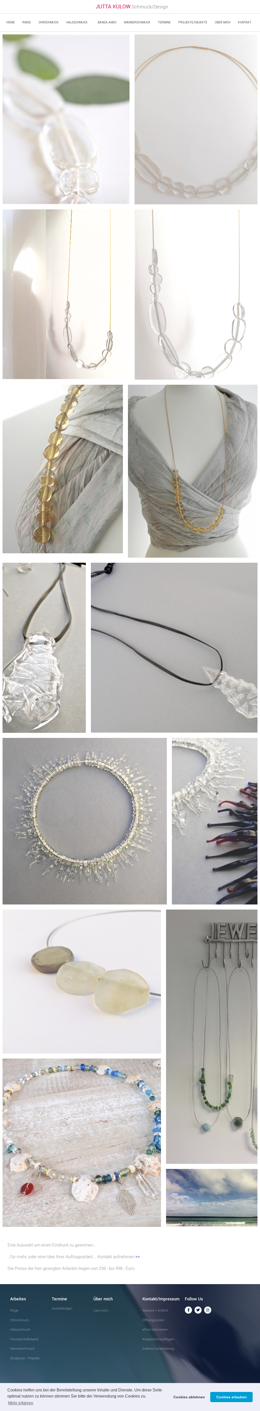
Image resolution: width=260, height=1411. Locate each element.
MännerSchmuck (137, 22)
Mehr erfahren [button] (20, 1403)
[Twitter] (198, 1310)
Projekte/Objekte (192, 22)
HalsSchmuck (77, 22)
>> (137, 1256)
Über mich (222, 22)
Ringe (26, 22)
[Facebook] (188, 1310)
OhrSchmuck (49, 22)
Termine (164, 22)
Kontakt (244, 22)
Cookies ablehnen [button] (189, 1397)
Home (10, 22)
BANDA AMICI (107, 22)
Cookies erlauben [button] (231, 1397)
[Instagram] (207, 1310)
